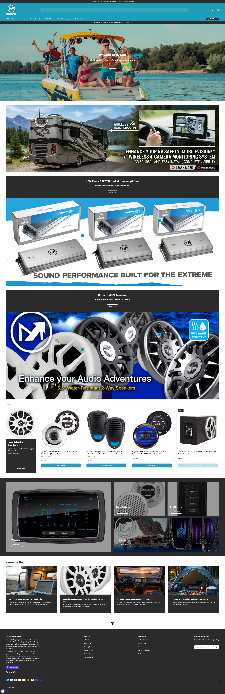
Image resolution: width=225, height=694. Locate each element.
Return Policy (88, 654)
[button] (218, 10)
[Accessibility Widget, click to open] (3, 691)
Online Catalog (79, 19)
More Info (129, 22)
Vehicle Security (35, 19)
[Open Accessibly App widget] (112, 623)
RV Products (9, 19)
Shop (112, 66)
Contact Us (87, 643)
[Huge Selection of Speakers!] (21, 423)
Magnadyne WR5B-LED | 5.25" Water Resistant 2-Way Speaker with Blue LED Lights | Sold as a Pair (149, 453)
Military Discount (143, 640)
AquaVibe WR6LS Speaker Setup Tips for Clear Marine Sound (83, 600)
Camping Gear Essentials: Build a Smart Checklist (190, 599)
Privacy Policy (88, 647)
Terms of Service (143, 643)
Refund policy (88, 650)
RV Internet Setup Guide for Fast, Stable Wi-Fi (25, 599)
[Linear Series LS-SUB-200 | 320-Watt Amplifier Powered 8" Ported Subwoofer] (198, 429)
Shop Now (16, 544)
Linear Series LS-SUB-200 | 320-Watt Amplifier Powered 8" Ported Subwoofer (197, 453)
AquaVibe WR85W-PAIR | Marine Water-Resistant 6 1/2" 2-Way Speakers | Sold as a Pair (60, 453)
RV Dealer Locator (143, 654)
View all (8, 404)
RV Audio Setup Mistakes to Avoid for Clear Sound (135, 599)
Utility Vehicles (49, 19)
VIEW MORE (21, 468)
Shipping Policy (89, 657)
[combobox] (114, 10)
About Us (87, 640)
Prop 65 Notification (144, 650)
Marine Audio (22, 19)
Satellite (61, 19)
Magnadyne (12, 687)
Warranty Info (142, 647)
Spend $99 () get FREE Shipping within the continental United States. (112, 1)
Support (68, 19)
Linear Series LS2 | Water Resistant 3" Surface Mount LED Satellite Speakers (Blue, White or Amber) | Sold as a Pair (105, 453)
